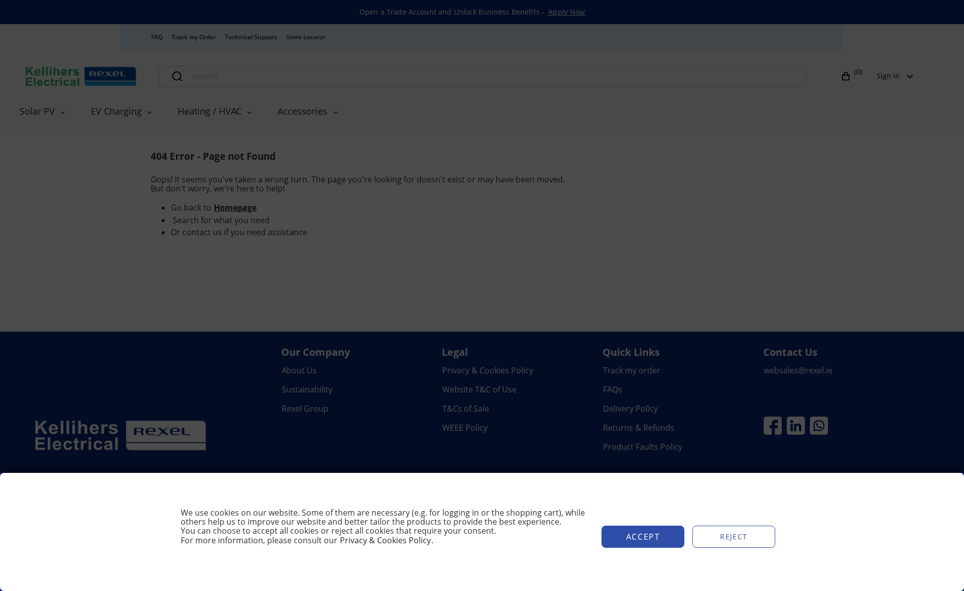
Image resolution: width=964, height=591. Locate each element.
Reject (733, 536)
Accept (643, 536)
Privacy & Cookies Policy (385, 540)
